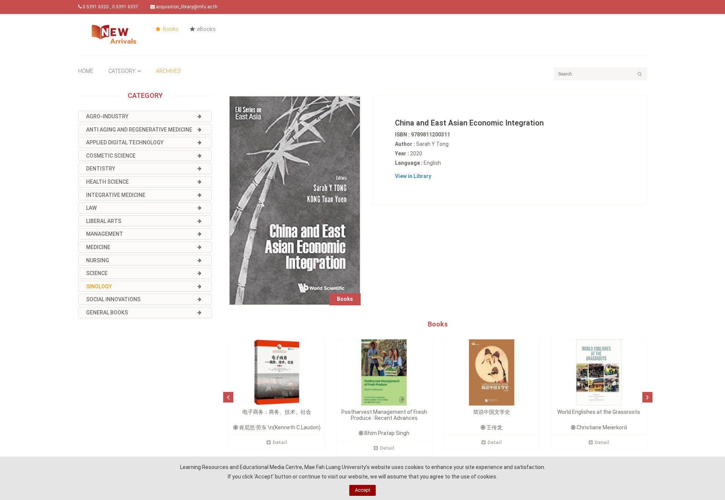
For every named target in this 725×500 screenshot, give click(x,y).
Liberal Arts (103, 221)
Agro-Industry (107, 116)
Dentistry (100, 169)
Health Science (107, 182)
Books (170, 29)
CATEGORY (122, 71)
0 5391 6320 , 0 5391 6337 (110, 6)
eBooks (206, 29)
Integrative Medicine (115, 195)
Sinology (99, 286)
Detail (280, 442)
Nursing (97, 260)
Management (104, 234)
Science (97, 273)
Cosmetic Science (111, 156)
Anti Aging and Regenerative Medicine (139, 130)
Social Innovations (113, 299)
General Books (107, 313)
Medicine (98, 247)
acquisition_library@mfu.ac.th (186, 6)
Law (91, 208)
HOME (85, 71)
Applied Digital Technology (125, 142)
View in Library (413, 176)
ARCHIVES (168, 71)
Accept (362, 490)
